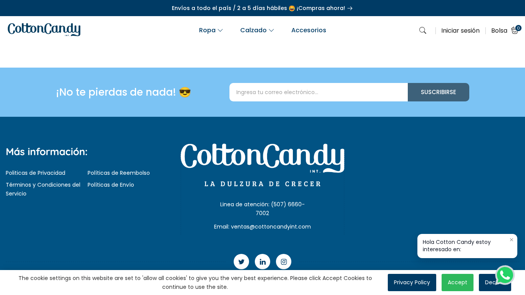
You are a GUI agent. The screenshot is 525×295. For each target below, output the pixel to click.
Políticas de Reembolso (119, 173)
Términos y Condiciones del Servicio (43, 189)
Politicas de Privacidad (35, 173)
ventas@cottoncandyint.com (271, 226)
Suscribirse (438, 92)
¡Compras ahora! (322, 8)
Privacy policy (412, 282)
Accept (457, 282)
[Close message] (511, 239)
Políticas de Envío (111, 185)
